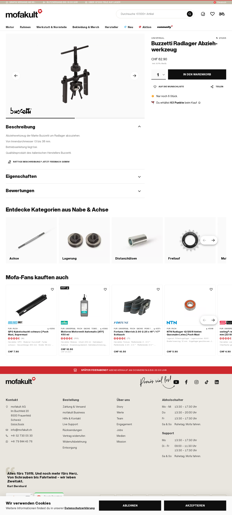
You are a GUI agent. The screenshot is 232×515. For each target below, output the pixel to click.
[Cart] (222, 14)
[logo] (24, 13)
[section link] (165, 28)
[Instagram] (196, 382)
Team (120, 418)
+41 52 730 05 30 (22, 435)
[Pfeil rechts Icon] (134, 75)
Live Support (70, 424)
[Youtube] (176, 382)
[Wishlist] (212, 14)
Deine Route (17, 424)
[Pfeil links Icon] (16, 75)
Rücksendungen (72, 430)
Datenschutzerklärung (80, 508)
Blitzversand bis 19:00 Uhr (62, 2)
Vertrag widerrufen (74, 436)
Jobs (120, 430)
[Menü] (31, 495)
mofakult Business (74, 412)
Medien (121, 436)
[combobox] (158, 74)
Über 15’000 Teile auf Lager (104, 2)
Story (120, 407)
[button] (75, 127)
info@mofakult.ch (21, 430)
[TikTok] (206, 382)
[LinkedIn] (216, 382)
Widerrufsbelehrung (74, 441)
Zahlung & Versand (74, 407)
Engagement (124, 424)
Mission (121, 441)
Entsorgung (70, 447)
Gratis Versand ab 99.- (22, 2)
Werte (120, 412)
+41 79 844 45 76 (21, 441)
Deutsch (221, 2)
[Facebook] (186, 382)
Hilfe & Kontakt (72, 418)
